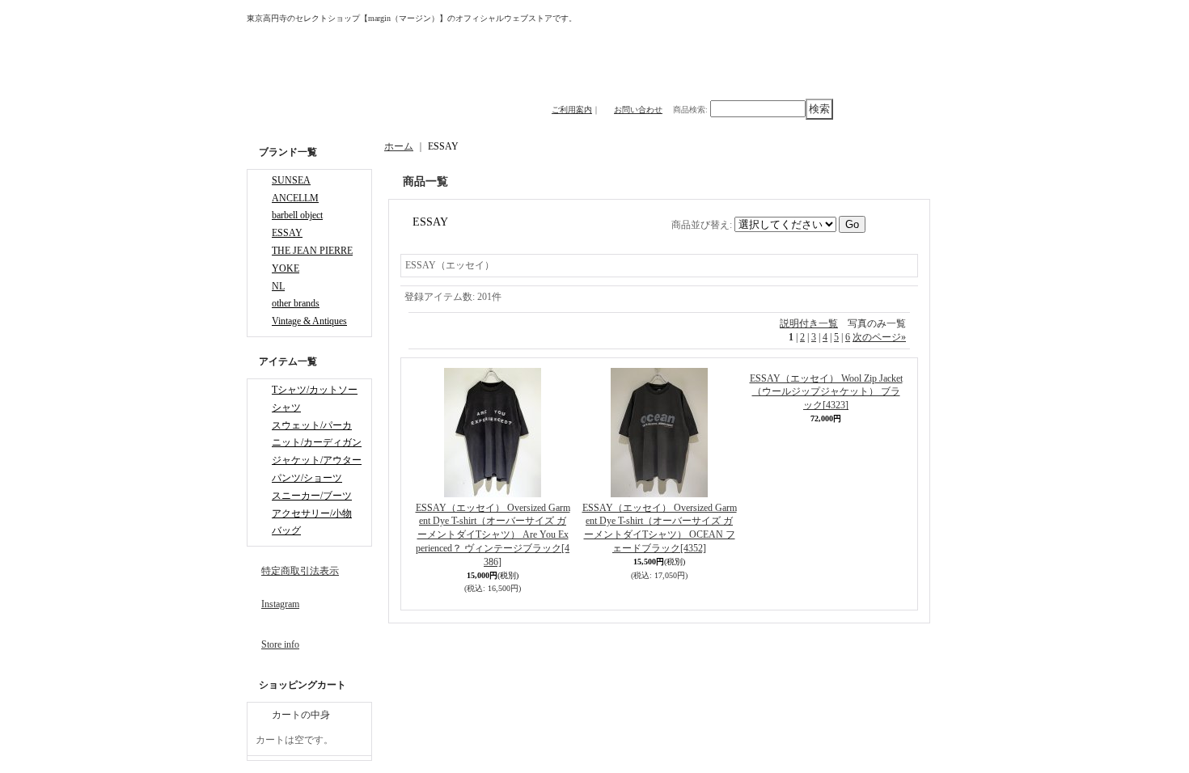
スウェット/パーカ (312, 425)
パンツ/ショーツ (307, 478)
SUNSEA (291, 180)
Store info (280, 644)
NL (278, 286)
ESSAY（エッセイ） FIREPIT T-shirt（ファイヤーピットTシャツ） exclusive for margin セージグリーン (846, 535)
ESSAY (287, 233)
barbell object (297, 215)
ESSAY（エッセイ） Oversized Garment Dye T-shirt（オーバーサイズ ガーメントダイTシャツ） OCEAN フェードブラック (597, 535)
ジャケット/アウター (317, 460)
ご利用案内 (572, 109)
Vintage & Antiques (309, 321)
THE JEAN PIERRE (312, 250)
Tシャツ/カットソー (315, 389)
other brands (295, 303)
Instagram (280, 604)
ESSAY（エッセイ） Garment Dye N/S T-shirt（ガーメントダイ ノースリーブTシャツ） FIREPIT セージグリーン (846, 654)
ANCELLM (295, 198)
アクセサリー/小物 (312, 513)
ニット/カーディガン (317, 442)
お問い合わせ (638, 109)
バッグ (286, 530)
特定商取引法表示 (300, 571)
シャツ (286, 407)
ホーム (398, 146)
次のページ (879, 337)
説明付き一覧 (809, 323)
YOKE (285, 268)
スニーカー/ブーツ (312, 495)
